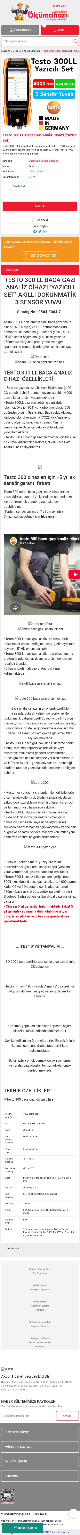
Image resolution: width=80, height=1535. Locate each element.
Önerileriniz (12, 1248)
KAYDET (67, 1415)
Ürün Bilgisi (12, 270)
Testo (32, 166)
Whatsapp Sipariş (25, 1527)
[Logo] (40, 11)
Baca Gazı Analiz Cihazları (44, 160)
